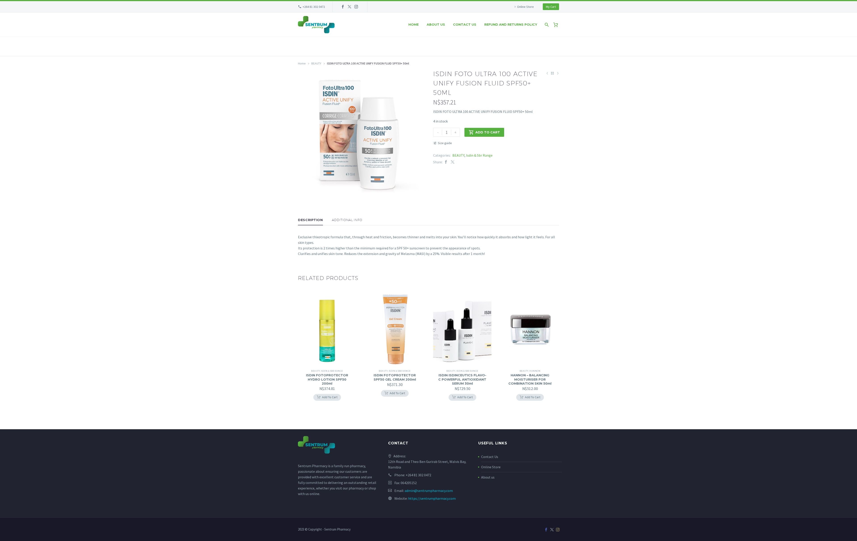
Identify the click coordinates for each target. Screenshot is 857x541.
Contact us (464, 25)
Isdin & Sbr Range (479, 155)
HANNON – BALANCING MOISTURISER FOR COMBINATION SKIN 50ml (529, 379)
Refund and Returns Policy (510, 25)
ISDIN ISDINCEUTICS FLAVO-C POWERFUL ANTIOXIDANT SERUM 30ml (462, 379)
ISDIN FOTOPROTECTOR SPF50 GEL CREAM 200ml (395, 377)
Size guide (445, 143)
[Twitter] (349, 6)
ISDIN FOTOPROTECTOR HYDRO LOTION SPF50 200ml (327, 379)
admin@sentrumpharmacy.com (429, 490)
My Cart (551, 7)
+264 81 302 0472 (314, 7)
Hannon (534, 371)
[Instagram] (356, 6)
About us (436, 25)
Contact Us (489, 456)
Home (413, 25)
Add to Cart (484, 132)
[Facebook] (342, 6)
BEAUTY (316, 63)
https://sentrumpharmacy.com (432, 498)
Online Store (525, 7)
